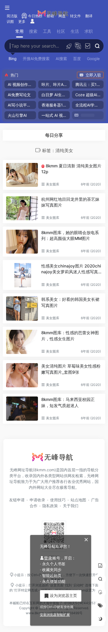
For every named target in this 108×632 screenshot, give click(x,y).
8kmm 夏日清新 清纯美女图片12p (71, 168)
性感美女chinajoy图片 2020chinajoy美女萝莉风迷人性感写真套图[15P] (71, 269)
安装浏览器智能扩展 (55, 615)
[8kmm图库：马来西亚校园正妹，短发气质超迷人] (22, 408)
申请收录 (37, 499)
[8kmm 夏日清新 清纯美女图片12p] (22, 175)
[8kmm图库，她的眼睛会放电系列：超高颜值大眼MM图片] (22, 242)
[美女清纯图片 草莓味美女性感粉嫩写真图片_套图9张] (22, 375)
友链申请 (17, 499)
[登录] (32, 21)
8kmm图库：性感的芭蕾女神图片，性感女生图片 (70, 335)
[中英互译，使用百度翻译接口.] (78, 46)
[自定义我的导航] (69, 46)
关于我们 (70, 505)
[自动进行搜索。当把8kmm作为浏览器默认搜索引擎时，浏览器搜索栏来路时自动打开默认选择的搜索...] (88, 46)
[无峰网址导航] (54, 459)
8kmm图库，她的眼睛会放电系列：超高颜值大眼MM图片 (70, 235)
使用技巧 (58, 499)
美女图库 (52, 184)
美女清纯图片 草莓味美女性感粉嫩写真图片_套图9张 (71, 369)
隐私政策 (50, 505)
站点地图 (78, 499)
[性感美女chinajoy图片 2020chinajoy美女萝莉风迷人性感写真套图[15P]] (22, 275)
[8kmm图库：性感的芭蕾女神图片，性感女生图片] (22, 342)
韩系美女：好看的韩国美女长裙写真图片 (70, 302)
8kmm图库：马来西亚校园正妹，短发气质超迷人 (68, 402)
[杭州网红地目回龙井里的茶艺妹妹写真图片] (22, 208)
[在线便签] (100, 565)
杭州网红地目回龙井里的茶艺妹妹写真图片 (70, 202)
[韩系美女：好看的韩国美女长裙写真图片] (22, 308)
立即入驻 (93, 75)
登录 (48, 558)
